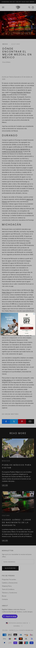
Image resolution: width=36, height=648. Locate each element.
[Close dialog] (34, 314)
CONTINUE (26, 328)
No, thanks (26, 333)
